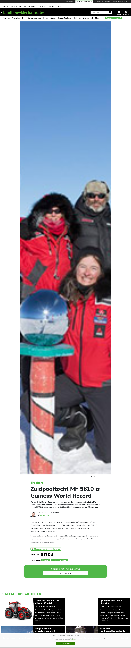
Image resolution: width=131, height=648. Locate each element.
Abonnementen (29, 6)
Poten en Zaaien (49, 18)
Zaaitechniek (88, 18)
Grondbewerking (19, 18)
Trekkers (6, 18)
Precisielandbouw (65, 18)
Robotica (77, 18)
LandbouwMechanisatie (84, 2)
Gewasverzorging (34, 18)
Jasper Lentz (45, 515)
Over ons (51, 6)
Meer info (73, 639)
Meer (97, 18)
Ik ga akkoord (65, 643)
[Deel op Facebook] (46, 554)
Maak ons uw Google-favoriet (47, 549)
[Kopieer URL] (52, 554)
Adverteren (41, 6)
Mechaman (70, 2)
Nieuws (5, 6)
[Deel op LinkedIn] (49, 554)
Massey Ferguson (59, 560)
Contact (59, 6)
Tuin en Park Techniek (102, 2)
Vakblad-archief (16, 6)
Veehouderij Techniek (120, 2)
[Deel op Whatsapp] (42, 554)
